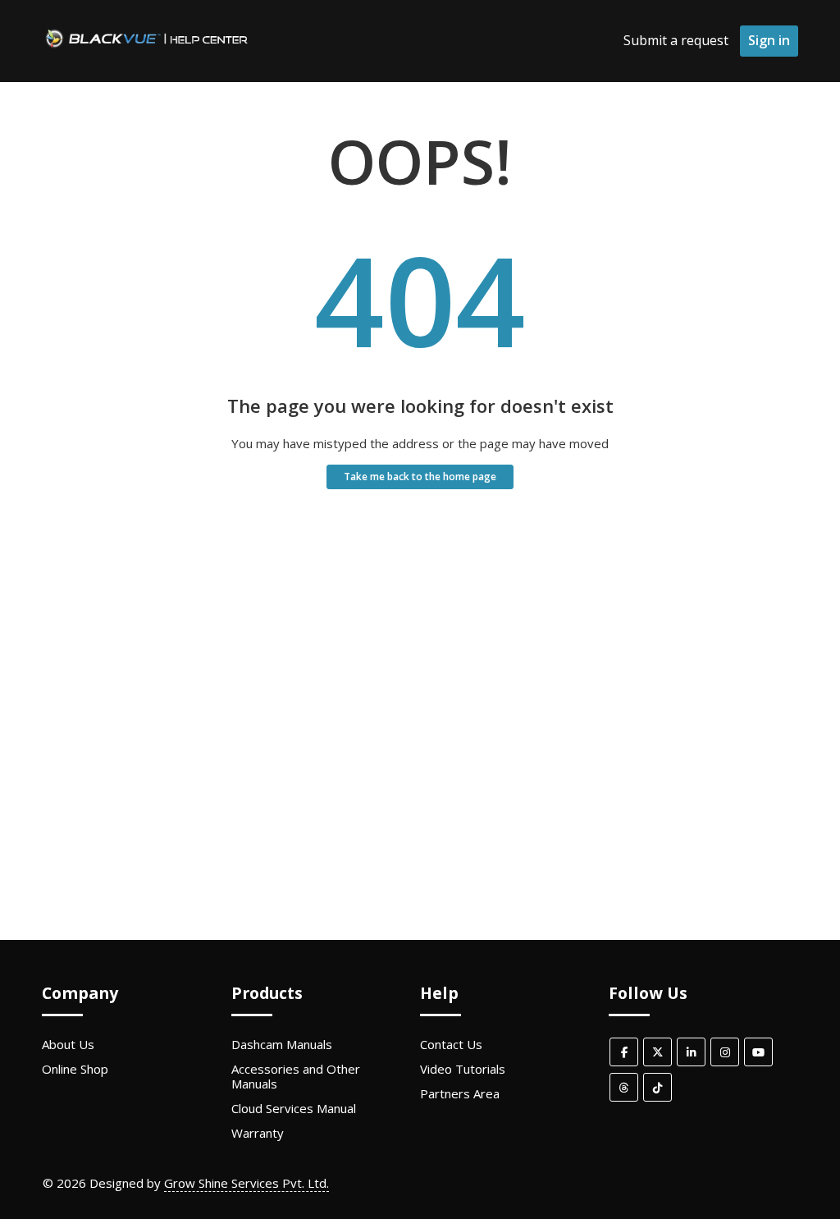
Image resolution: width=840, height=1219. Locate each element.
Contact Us (451, 1044)
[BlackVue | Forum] (146, 48)
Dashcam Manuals (281, 1044)
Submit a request (675, 40)
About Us (68, 1044)
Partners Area (460, 1093)
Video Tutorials (462, 1069)
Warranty (257, 1133)
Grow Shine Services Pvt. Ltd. (246, 1183)
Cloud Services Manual (293, 1108)
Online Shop (75, 1069)
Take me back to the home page (420, 476)
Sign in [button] (769, 40)
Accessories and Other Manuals (295, 1076)
